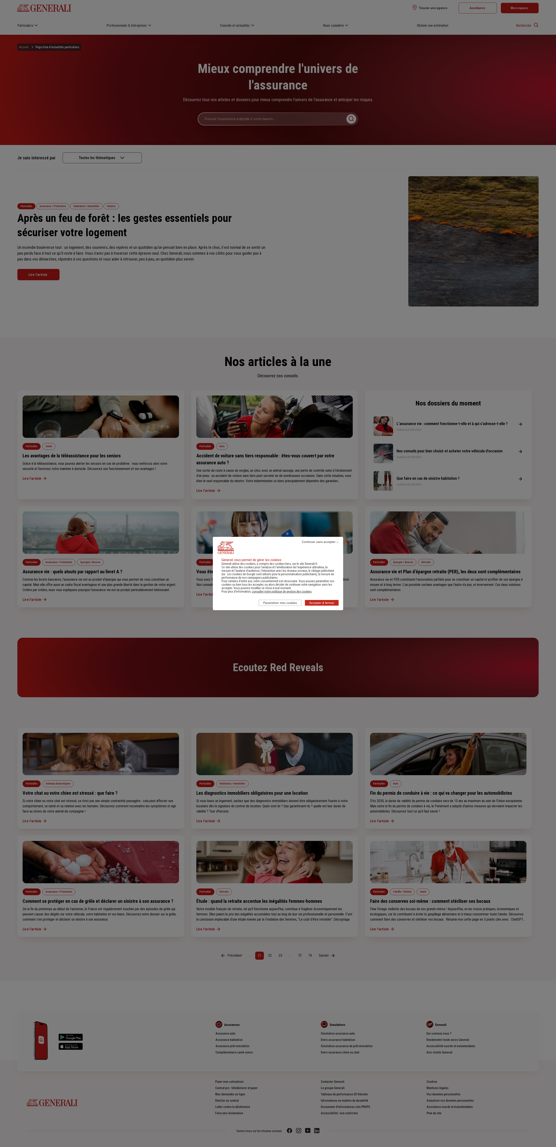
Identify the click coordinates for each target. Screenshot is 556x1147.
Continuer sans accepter (319, 542)
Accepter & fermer (321, 603)
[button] (282, 591)
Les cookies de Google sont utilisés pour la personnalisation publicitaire (271, 574)
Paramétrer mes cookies (280, 603)
